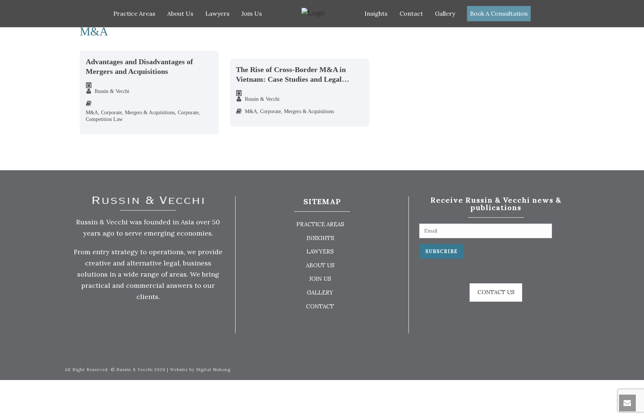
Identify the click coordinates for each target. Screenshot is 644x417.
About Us (180, 13)
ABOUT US (320, 265)
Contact (411, 13)
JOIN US (320, 278)
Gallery (445, 13)
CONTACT (320, 306)
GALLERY (320, 292)
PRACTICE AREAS (320, 224)
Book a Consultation (499, 13)
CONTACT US (495, 292)
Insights (376, 13)
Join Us (252, 13)
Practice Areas (134, 13)
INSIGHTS (320, 238)
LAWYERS (320, 251)
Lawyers (217, 13)
